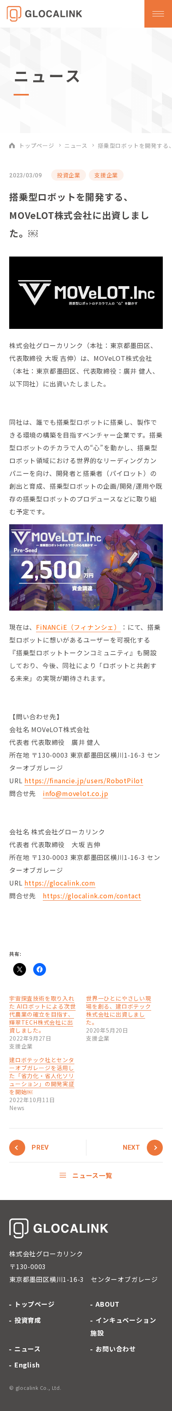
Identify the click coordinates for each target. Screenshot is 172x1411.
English (27, 1364)
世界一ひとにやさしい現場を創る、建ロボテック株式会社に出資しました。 (118, 1010)
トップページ (36, 145)
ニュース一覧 (92, 1175)
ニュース (76, 145)
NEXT (131, 1147)
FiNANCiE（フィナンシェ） (78, 627)
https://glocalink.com (60, 883)
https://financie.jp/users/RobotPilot (83, 780)
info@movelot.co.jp (75, 793)
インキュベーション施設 (123, 1326)
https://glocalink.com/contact (92, 895)
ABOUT (108, 1304)
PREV (40, 1147)
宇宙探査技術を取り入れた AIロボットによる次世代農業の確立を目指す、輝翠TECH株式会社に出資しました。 (42, 1014)
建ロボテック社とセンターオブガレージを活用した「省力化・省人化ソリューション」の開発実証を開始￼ (41, 1076)
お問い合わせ (116, 1348)
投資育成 (27, 1320)
